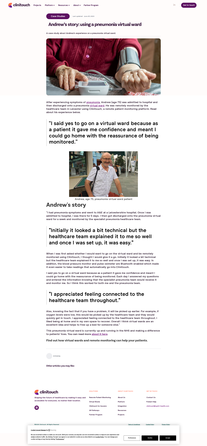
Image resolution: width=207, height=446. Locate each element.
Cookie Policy (150, 424)
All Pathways (94, 410)
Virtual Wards (94, 402)
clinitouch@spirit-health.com (157, 406)
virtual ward (97, 105)
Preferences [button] (60, 439)
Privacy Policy (166, 424)
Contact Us (150, 397)
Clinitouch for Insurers (98, 406)
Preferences (132, 438)
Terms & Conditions (134, 424)
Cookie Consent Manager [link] (38, 430)
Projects (37, 5)
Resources (122, 410)
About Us (121, 397)
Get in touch (188, 5)
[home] (19, 5)
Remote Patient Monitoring (100, 397)
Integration (122, 406)
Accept (168, 438)
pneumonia (93, 102)
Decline (150, 438)
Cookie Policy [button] (99, 437)
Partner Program (91, 5)
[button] (50, 5)
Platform (121, 402)
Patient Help (151, 402)
